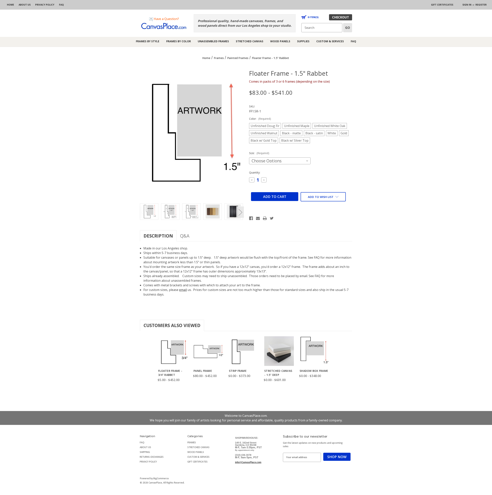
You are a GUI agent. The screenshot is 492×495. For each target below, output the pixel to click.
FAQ (353, 41)
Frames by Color (178, 41)
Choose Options (173, 355)
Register (481, 4)
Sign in (466, 4)
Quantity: (254, 172)
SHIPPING (145, 452)
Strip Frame (238, 371)
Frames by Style (147, 41)
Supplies (303, 41)
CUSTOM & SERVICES (198, 456)
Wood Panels (280, 41)
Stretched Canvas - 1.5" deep (278, 373)
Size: (259, 153)
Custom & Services (330, 41)
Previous (142, 212)
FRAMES (191, 442)
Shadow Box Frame (314, 371)
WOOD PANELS (195, 452)
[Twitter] (272, 218)
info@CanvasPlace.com (248, 462)
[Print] (265, 218)
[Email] (258, 218)
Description (158, 236)
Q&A (184, 236)
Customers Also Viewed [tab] (172, 325)
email (183, 290)
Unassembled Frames (213, 41)
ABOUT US (145, 447)
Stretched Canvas (249, 41)
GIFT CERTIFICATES (197, 461)
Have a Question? (166, 19)
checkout (340, 17)
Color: (260, 118)
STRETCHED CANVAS (198, 447)
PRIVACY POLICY (148, 461)
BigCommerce (161, 478)
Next (240, 212)
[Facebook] (251, 218)
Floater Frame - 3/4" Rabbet (170, 373)
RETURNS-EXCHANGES (152, 456)
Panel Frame (203, 371)
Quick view (172, 345)
